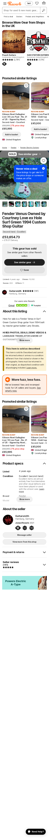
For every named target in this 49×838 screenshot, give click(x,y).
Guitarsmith (15, 291)
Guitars (19, 16)
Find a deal (8, 16)
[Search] (43, 10)
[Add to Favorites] (26, 85)
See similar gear (28, 154)
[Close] (43, 168)
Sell (29, 3)
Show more (24, 340)
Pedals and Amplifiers (35, 16)
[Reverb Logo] (14, 3)
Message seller (24, 535)
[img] (28, 291)
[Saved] (37, 3)
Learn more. (31, 368)
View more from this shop (24, 542)
